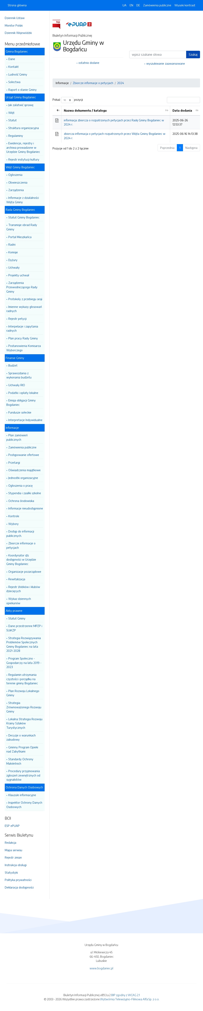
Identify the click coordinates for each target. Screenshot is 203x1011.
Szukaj (193, 54)
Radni (11, 244)
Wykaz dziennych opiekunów (18, 601)
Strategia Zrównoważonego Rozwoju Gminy (23, 707)
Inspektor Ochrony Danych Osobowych (24, 805)
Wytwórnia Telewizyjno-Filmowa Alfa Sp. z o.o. (129, 999)
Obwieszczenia (17, 182)
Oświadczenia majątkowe (24, 470)
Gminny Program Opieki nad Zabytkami (22, 749)
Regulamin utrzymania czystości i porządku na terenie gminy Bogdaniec (22, 679)
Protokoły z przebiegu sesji (25, 299)
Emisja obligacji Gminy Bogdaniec (21, 402)
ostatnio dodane (89, 62)
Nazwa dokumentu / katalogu (85, 110)
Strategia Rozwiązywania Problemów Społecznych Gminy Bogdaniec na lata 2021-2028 (23, 644)
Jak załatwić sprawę (20, 105)
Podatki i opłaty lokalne (23, 392)
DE (138, 5)
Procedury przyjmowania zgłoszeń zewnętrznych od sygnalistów (23, 775)
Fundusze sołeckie (19, 412)
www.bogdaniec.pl (101, 968)
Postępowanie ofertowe (23, 455)
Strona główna (17, 5)
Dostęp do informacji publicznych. (20, 533)
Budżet (12, 365)
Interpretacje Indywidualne (25, 420)
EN (131, 5)
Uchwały (14, 267)
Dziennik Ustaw (15, 18)
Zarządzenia (16, 190)
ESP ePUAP (12, 825)
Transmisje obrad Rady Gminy (21, 227)
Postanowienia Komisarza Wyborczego (23, 348)
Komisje (13, 252)
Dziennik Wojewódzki (18, 32)
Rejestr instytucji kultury (23, 159)
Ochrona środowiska (21, 501)
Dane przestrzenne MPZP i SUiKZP (24, 628)
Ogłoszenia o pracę (20, 485)
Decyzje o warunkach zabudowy (21, 737)
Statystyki (11, 872)
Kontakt (13, 66)
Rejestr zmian (13, 857)
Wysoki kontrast (184, 5)
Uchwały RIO (16, 385)
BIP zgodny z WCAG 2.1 (125, 995)
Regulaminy (15, 135)
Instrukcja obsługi (16, 865)
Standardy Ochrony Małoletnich (19, 761)
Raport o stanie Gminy (22, 89)
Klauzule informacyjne (22, 795)
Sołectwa (14, 82)
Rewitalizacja (16, 579)
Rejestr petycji (17, 318)
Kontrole (13, 516)
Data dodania (182, 110)
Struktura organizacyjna (23, 128)
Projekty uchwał (18, 275)
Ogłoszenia (15, 174)
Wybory (13, 524)
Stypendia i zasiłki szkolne (24, 493)
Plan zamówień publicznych (17, 437)
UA (124, 5)
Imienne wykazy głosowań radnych (24, 309)
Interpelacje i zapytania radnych (22, 328)
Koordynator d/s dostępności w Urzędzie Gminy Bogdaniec (21, 559)
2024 (120, 83)
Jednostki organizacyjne (23, 478)
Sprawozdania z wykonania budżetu (19, 375)
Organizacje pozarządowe (24, 571)
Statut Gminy (16, 618)
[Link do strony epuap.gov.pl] (79, 24)
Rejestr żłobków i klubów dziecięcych (23, 589)
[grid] (126, 124)
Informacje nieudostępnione (25, 508)
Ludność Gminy (17, 74)
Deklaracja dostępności (19, 887)
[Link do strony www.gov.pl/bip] (59, 24)
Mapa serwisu (13, 850)
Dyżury (12, 260)
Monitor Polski (14, 25)
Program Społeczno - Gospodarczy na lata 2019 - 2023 (23, 663)
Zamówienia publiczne (22, 447)
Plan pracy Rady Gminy (23, 338)
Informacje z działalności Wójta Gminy (22, 200)
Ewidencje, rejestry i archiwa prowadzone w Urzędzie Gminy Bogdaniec (23, 147)
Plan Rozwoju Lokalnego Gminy (22, 693)
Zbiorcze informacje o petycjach (20, 545)
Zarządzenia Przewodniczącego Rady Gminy (21, 287)
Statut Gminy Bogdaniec (23, 217)
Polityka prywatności (18, 880)
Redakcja (10, 842)
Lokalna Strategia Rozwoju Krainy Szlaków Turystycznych (24, 723)
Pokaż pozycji (68, 99)
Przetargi (14, 462)
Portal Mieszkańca (20, 237)
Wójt (11, 112)
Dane (11, 59)
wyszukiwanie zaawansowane (165, 63)
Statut (12, 120)
